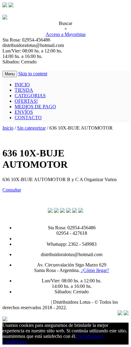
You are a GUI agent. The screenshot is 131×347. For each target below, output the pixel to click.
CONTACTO (28, 117)
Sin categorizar (31, 128)
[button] (11, 189)
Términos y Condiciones (26, 302)
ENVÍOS (24, 112)
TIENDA (24, 90)
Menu (10, 74)
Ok (79, 336)
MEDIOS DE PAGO (35, 106)
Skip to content (32, 73)
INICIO (22, 84)
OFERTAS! (26, 101)
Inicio (7, 128)
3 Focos (75, 307)
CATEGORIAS (30, 95)
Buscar (65, 23)
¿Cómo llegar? (94, 270)
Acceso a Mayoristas (66, 34)
